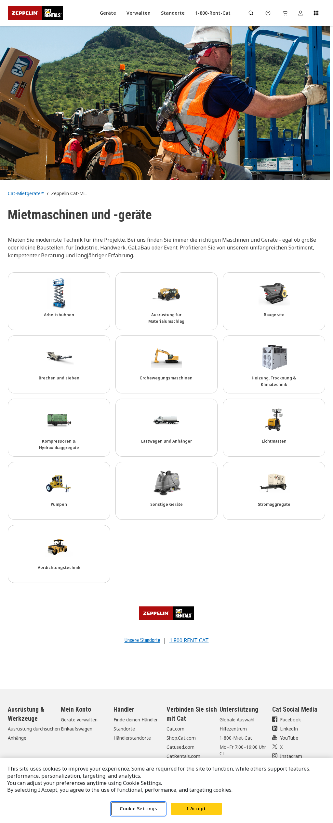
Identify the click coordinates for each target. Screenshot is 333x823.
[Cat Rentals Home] (35, 13)
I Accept (196, 808)
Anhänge (17, 738)
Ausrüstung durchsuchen (34, 729)
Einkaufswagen (76, 729)
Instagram (291, 756)
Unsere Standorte (142, 640)
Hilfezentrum (233, 729)
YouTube (289, 738)
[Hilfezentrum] (268, 13)
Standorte (124, 729)
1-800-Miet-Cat (236, 738)
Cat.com (175, 729)
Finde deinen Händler (135, 720)
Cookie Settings (138, 808)
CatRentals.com (183, 756)
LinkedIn (289, 729)
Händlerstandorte (132, 738)
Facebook (290, 720)
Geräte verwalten (79, 720)
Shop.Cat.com (181, 738)
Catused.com (180, 747)
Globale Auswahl (237, 720)
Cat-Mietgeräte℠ (26, 193)
